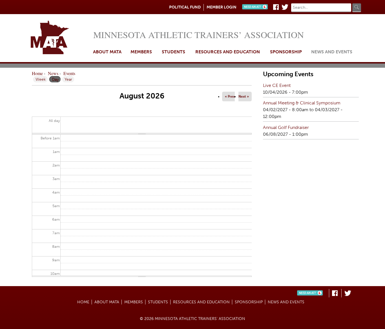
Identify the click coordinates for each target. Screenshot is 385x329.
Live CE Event (277, 85)
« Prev (230, 96)
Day (56, 79)
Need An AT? (256, 7)
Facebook (276, 7)
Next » (243, 96)
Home (60, 38)
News (53, 73)
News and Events (331, 51)
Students (173, 51)
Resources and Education (227, 51)
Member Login (221, 7)
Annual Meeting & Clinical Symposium (301, 103)
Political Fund (185, 7)
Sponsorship (286, 51)
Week (41, 79)
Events (69, 73)
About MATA (107, 51)
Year (68, 79)
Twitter (285, 7)
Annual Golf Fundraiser (286, 127)
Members (141, 51)
